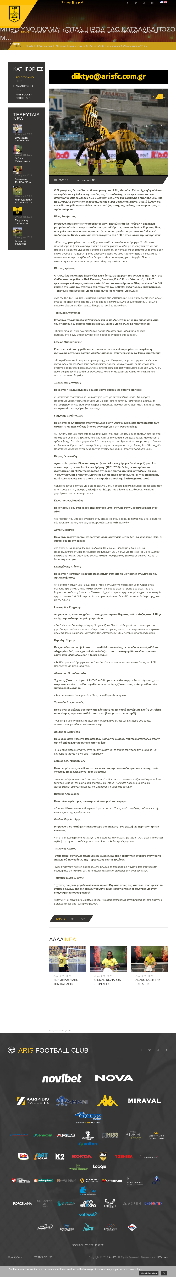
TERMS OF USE (43, 1257)
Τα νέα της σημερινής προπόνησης (22, 244)
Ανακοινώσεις (25, 88)
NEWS (25, 32)
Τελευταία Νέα (88, 180)
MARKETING (150, 32)
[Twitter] (72, 918)
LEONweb (162, 1257)
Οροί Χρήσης (15, 1257)
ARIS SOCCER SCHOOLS (123, 32)
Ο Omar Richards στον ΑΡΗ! (22, 161)
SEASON (68, 32)
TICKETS (82, 32)
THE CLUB (38, 32)
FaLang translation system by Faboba (60, 1031)
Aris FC (112, 1257)
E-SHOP (15, 44)
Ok (164, 1273)
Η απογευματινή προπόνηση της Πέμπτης (23, 202)
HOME (14, 32)
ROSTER (53, 32)
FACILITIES (98, 32)
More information (149, 1273)
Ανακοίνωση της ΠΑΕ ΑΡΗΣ (23, 180)
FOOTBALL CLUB (53, 1050)
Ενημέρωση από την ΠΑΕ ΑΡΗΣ (22, 140)
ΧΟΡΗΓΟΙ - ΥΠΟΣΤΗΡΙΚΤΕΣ (88, 1245)
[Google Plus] (83, 918)
